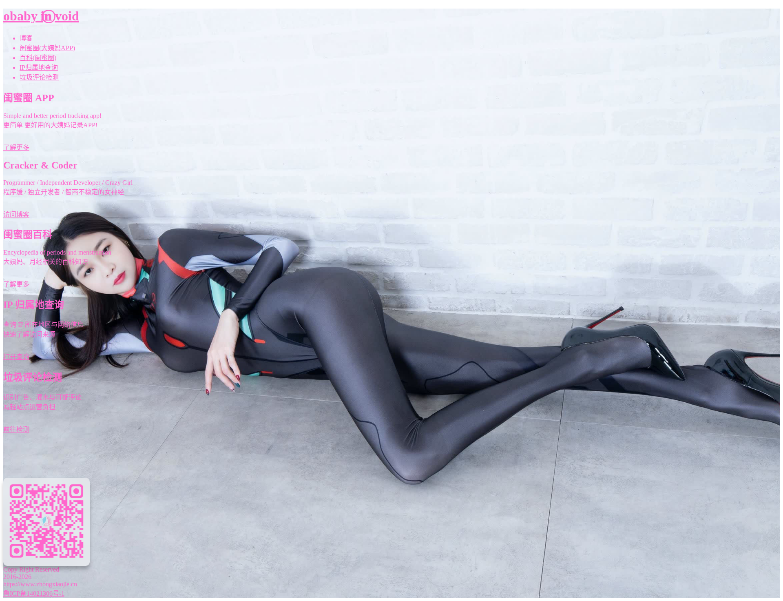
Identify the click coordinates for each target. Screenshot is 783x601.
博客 (26, 38)
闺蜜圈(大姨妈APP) (47, 47)
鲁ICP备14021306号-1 (33, 593)
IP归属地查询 (39, 67)
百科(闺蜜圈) (38, 57)
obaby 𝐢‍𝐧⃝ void (41, 16)
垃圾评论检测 (39, 77)
